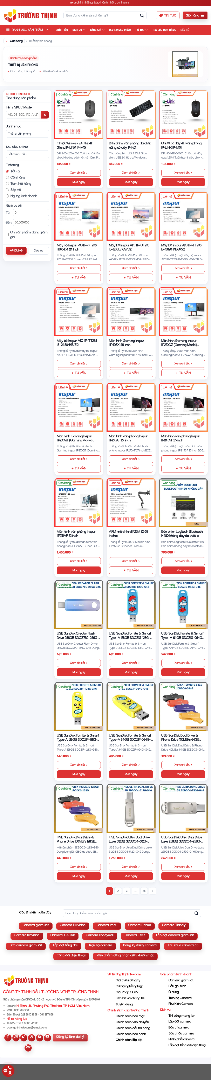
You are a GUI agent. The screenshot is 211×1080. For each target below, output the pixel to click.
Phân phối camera (182, 1039)
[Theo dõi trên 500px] (28, 1048)
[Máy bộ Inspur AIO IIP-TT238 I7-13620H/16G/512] (183, 216)
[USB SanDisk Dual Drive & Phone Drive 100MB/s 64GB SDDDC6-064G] (183, 706)
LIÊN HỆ (185, 30)
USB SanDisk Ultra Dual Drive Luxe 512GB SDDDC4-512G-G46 (129, 839)
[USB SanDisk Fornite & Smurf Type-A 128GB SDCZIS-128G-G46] (131, 604)
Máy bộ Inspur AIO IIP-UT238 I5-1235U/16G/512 (129, 247)
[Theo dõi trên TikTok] (23, 1037)
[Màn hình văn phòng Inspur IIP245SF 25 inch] (183, 407)
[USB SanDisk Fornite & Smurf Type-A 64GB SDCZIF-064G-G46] (131, 706)
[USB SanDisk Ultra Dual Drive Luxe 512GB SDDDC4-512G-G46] (131, 808)
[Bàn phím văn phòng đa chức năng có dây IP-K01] (131, 114)
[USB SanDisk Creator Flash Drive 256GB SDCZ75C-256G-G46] (78, 604)
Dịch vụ (77, 30)
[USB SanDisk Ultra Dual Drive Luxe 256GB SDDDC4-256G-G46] (183, 808)
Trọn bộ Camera (180, 998)
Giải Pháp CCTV (127, 992)
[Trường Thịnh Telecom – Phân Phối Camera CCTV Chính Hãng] (30, 15)
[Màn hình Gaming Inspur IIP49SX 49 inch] (131, 311)
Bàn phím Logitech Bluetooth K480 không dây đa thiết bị (182, 534)
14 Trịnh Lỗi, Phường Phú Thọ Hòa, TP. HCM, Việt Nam (53, 1006)
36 (144, 891)
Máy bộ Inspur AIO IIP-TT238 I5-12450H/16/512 (77, 343)
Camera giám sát (181, 980)
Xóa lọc (38, 250)
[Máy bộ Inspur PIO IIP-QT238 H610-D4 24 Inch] (78, 216)
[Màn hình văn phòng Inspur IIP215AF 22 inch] (78, 502)
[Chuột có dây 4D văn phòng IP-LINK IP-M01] (183, 114)
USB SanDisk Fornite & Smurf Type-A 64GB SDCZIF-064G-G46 (130, 737)
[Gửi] (142, 15)
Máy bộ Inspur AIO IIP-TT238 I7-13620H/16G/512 (181, 247)
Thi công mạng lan (182, 1016)
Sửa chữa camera (181, 1033)
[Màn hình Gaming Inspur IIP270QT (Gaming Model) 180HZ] (78, 407)
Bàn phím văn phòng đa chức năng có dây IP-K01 (130, 145)
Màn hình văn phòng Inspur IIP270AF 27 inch (128, 438)
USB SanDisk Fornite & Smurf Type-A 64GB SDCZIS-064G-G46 (182, 635)
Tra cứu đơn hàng (164, 30)
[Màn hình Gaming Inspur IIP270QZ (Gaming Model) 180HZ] (183, 311)
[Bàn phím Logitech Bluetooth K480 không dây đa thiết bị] (183, 502)
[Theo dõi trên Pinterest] (39, 1037)
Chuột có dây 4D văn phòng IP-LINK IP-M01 (181, 145)
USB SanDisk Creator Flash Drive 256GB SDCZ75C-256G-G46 (77, 635)
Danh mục (13, 126)
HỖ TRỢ (140, 30)
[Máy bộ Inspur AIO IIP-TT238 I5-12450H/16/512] (78, 311)
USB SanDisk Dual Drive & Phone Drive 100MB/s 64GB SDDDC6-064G (180, 737)
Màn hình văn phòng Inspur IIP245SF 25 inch (180, 438)
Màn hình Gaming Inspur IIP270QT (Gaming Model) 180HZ (75, 438)
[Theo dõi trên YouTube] (47, 1037)
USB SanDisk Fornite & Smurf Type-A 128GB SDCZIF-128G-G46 (78, 737)
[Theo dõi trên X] (31, 1037)
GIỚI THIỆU (62, 30)
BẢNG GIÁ (95, 30)
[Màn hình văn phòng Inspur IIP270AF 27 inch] (131, 407)
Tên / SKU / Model (19, 107)
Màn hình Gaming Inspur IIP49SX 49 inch (126, 343)
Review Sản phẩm (120, 30)
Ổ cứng (174, 992)
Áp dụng (16, 250)
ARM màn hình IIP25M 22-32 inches (128, 534)
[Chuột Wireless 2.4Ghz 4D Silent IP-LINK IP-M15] (78, 114)
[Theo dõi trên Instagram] (16, 1037)
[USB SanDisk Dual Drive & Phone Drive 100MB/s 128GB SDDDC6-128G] (78, 808)
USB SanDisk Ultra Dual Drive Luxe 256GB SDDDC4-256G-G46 (181, 839)
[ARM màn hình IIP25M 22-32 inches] (131, 502)
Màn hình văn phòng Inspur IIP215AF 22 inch (76, 534)
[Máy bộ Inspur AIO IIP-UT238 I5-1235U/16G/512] (131, 216)
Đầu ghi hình (177, 986)
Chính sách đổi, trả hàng (133, 1028)
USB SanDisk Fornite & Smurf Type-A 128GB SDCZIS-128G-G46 (130, 635)
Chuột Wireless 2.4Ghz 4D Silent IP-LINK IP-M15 (75, 145)
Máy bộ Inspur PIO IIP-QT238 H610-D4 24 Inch (77, 247)
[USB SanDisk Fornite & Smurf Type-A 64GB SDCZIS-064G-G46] (183, 604)
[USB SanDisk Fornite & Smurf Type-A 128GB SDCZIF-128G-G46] (78, 706)
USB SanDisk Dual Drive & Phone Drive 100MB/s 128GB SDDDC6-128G (76, 839)
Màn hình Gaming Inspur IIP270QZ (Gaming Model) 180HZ (179, 343)
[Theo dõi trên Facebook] (8, 1037)
